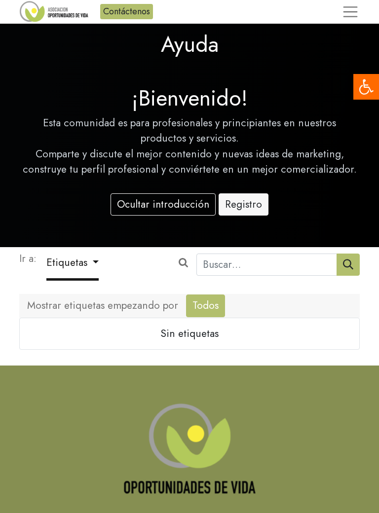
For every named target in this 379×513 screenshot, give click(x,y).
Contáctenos (126, 11)
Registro (243, 204)
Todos (205, 305)
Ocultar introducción (163, 204)
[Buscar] (348, 265)
